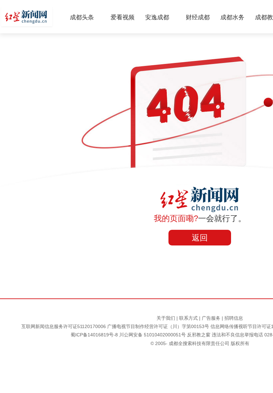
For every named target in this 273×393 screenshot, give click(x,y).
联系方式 (188, 318)
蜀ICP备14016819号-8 (94, 334)
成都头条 (82, 17)
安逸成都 (157, 17)
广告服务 (211, 318)
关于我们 (165, 318)
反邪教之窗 (198, 334)
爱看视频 (123, 17)
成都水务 (232, 17)
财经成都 (198, 17)
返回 (200, 237)
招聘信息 (233, 318)
